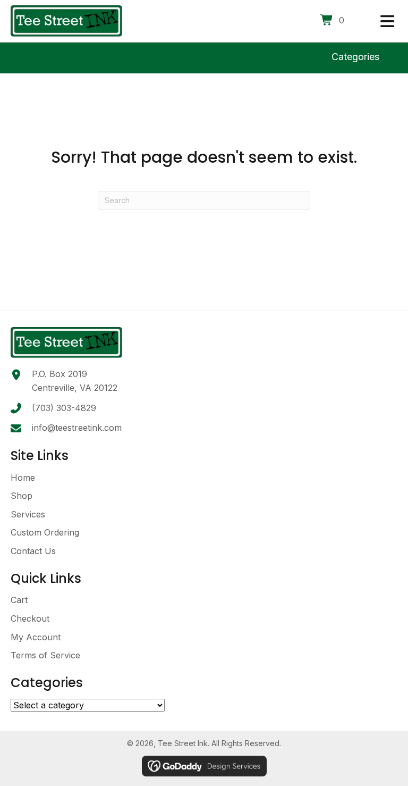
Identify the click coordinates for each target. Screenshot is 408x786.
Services (28, 514)
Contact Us (33, 551)
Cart (19, 600)
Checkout (30, 618)
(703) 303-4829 (64, 408)
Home (23, 477)
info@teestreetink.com (77, 427)
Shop (21, 495)
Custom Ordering (45, 532)
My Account (36, 637)
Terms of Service (45, 655)
